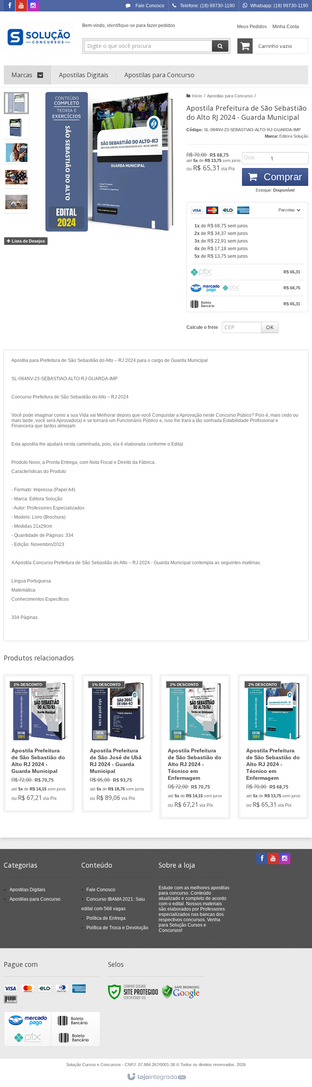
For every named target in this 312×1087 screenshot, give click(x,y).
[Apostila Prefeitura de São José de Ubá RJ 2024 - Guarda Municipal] (117, 743)
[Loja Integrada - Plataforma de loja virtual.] (156, 1077)
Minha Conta (285, 26)
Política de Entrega (106, 918)
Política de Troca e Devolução (117, 927)
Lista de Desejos (28, 241)
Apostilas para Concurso (230, 96)
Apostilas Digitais (27, 889)
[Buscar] (220, 46)
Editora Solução (293, 136)
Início (197, 96)
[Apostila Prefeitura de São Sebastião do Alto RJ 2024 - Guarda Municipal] (39, 743)
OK (270, 327)
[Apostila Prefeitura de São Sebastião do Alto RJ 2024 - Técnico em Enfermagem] (195, 747)
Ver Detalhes (43, 773)
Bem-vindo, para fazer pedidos (128, 25)
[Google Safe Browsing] (181, 991)
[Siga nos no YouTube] (273, 859)
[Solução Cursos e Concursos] (38, 36)
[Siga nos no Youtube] (21, 6)
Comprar (281, 176)
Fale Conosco (149, 5)
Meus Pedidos (252, 26)
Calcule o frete (202, 327)
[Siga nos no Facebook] (9, 6)
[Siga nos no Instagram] (33, 6)
